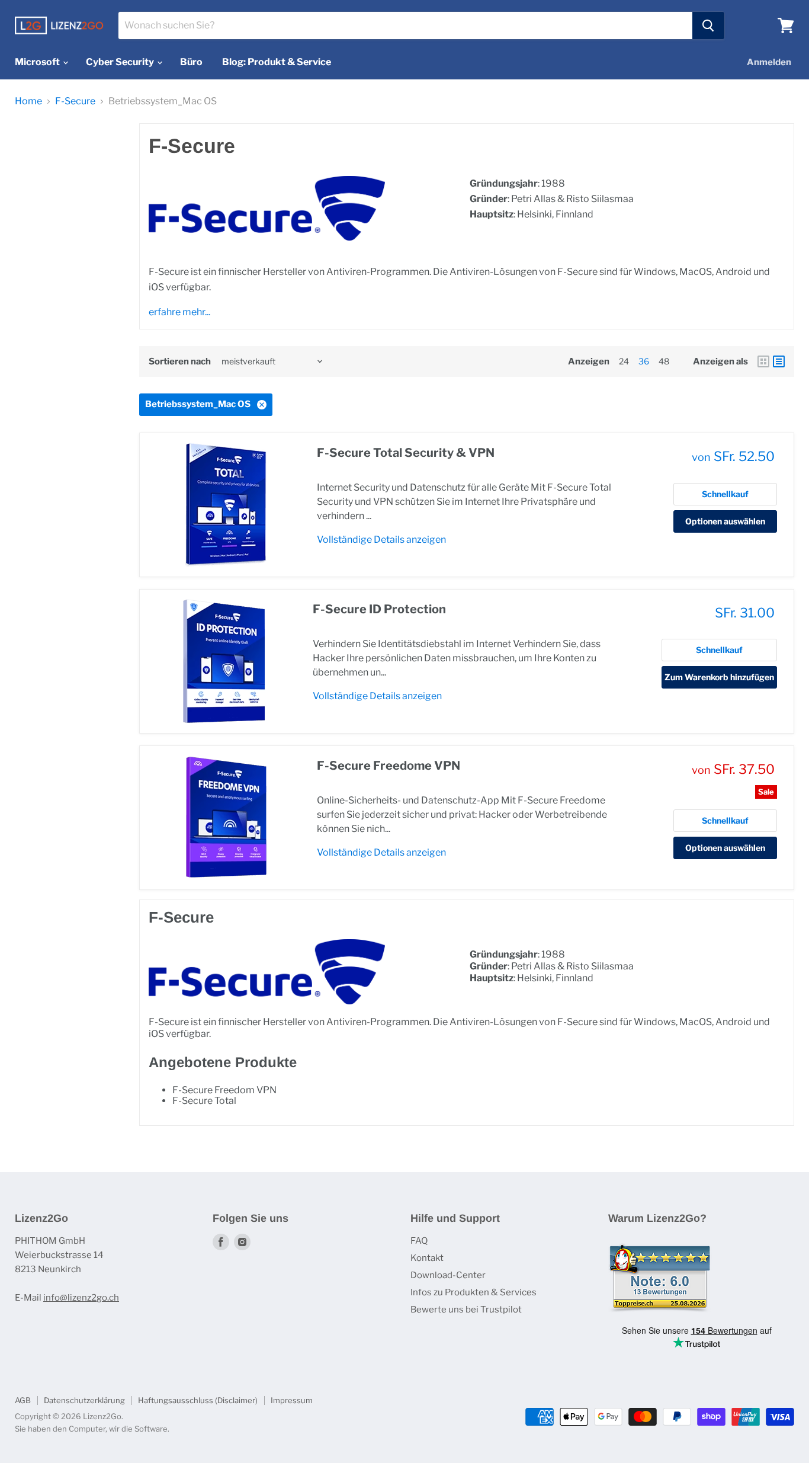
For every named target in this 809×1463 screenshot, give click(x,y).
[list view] (779, 361)
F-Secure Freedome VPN (388, 765)
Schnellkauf (725, 494)
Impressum (292, 1400)
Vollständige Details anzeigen (381, 539)
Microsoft (38, 62)
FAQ (419, 1240)
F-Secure (75, 101)
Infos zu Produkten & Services (473, 1292)
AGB (23, 1400)
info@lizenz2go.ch (81, 1297)
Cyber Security (121, 62)
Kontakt (427, 1258)
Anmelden (769, 62)
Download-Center (448, 1275)
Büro (191, 62)
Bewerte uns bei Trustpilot (466, 1309)
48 (664, 361)
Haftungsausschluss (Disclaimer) (198, 1400)
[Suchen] (708, 25)
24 (624, 361)
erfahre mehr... (179, 312)
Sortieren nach (180, 362)
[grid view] (763, 361)
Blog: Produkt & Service (276, 62)
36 (643, 361)
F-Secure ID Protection (379, 609)
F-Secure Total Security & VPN (406, 453)
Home (28, 101)
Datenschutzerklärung (84, 1400)
